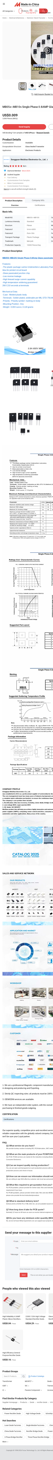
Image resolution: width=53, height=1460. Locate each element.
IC (3, 1390)
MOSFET (28, 1381)
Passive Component (32, 1390)
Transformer (7, 1381)
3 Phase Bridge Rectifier (13, 1437)
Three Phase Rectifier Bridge (38, 1437)
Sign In (6, 189)
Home (4, 18)
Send (24, 1275)
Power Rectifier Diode (12, 1413)
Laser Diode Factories (12, 1425)
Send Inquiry (24, 127)
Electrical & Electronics (16, 18)
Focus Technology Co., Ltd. (31, 1450)
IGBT (4, 1385)
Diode (49, 1381)
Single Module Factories (35, 1425)
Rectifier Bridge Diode (34, 1431)
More (4, 1441)
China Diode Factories (12, 1431)
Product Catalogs (37, 1376)
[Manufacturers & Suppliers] (26, 4)
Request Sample (42, 133)
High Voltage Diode (33, 1413)
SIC (26, 1385)
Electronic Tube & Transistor (36, 18)
